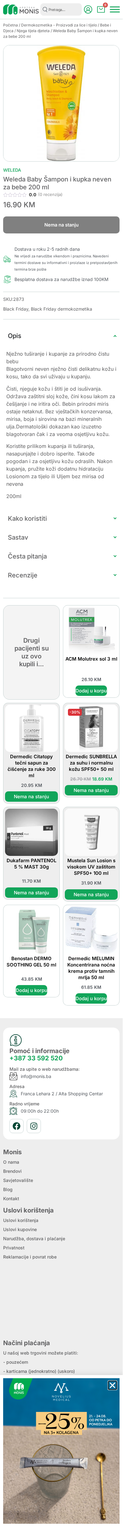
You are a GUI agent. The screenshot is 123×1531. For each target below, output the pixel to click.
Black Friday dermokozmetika (61, 309)
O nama (11, 1162)
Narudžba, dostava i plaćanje (34, 1238)
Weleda (12, 170)
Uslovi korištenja (20, 1220)
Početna (10, 25)
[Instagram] (34, 1126)
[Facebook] (16, 1126)
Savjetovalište (18, 1180)
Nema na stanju (31, 797)
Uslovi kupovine (20, 1229)
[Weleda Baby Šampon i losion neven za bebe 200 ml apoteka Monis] (61, 103)
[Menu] (115, 9)
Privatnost (14, 1247)
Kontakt (11, 1198)
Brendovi (12, 1171)
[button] (112, 1385)
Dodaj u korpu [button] (91, 691)
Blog (8, 1189)
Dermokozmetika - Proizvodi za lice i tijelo (59, 25)
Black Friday (15, 309)
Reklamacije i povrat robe (30, 1256)
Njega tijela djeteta (33, 30)
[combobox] (61, 9)
